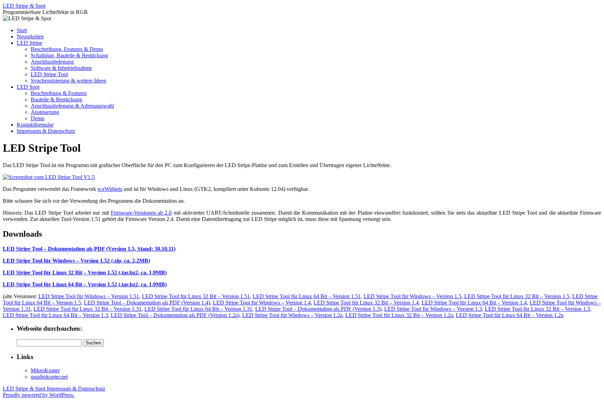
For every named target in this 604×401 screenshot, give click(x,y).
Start (22, 30)
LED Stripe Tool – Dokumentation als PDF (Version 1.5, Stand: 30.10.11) (89, 249)
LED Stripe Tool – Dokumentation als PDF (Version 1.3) (318, 309)
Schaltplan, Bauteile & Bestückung (69, 55)
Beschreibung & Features (59, 93)
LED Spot (28, 87)
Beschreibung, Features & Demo (67, 49)
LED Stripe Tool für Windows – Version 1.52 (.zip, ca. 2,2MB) (76, 261)
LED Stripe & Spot (24, 6)
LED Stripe (29, 43)
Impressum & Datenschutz (46, 131)
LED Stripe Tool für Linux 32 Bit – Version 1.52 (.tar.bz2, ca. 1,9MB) (85, 272)
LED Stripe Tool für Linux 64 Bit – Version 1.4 (474, 303)
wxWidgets (110, 189)
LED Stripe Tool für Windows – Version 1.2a (292, 315)
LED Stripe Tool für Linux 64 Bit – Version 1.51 (307, 296)
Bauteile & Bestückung (56, 99)
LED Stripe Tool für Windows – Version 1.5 (412, 296)
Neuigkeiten (30, 37)
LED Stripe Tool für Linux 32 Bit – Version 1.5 (516, 296)
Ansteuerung (45, 112)
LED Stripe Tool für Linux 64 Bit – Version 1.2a (509, 315)
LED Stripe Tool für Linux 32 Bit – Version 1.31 (88, 309)
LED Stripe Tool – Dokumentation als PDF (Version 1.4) (147, 303)
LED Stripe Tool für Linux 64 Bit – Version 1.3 (55, 315)
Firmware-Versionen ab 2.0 (141, 213)
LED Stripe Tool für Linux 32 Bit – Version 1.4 (366, 303)
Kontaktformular (35, 125)
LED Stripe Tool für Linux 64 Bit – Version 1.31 (198, 309)
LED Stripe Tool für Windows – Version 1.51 (88, 296)
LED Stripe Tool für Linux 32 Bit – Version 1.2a (399, 315)
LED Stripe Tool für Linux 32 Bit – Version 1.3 (537, 309)
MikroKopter (45, 370)
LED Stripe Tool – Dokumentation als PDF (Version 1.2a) (175, 315)
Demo (37, 118)
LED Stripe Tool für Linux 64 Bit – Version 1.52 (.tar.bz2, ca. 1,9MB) (85, 284)
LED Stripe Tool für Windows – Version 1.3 (433, 309)
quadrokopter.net (49, 377)
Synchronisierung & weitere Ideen (68, 81)
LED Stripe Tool (49, 74)
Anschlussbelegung (52, 62)
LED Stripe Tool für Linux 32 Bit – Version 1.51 (196, 296)
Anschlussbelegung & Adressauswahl (72, 106)
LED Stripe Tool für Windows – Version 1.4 (262, 303)
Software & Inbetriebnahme (61, 68)
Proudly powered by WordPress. (38, 395)
